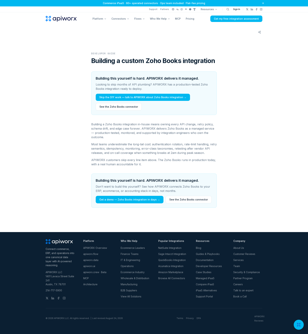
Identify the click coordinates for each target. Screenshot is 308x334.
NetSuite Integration (169, 247)
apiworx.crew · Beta (94, 272)
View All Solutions (131, 296)
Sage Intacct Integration (172, 253)
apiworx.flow (90, 253)
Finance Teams (129, 253)
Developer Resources (209, 266)
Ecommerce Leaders (133, 247)
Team (236, 266)
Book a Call (240, 296)
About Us (238, 247)
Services (238, 260)
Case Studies (203, 272)
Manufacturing (129, 284)
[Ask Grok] (190, 9)
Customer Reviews (244, 253)
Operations (127, 266)
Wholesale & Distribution (135, 278)
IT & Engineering (130, 260)
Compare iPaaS (205, 284)
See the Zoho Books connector (118, 106)
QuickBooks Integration (172, 260)
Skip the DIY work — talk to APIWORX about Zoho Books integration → (142, 97)
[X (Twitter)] (247, 9)
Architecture (90, 284)
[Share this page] (259, 32)
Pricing (190, 18)
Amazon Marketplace (170, 272)
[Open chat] (299, 325)
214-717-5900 (54, 290)
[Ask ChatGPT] (173, 9)
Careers (238, 284)
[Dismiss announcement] (263, 3)
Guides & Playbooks (208, 253)
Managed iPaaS (205, 278)
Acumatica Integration (170, 266)
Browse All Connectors (171, 278)
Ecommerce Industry (133, 272)
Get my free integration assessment (236, 18)
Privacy (190, 318)
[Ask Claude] (177, 9)
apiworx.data (90, 260)
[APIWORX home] (61, 19)
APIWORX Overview (95, 247)
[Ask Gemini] (186, 9)
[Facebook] (256, 9)
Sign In (236, 9)
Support (153, 9)
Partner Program (243, 278)
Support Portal (204, 296)
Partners (164, 9)
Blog (198, 247)
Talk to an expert (243, 290)
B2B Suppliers (129, 290)
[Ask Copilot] (194, 9)
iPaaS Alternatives (206, 290)
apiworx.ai (89, 266)
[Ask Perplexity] (181, 9)
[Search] (227, 9)
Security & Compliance (246, 272)
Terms (179, 318)
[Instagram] (261, 9)
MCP (178, 18)
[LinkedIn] (252, 9)
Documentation (205, 260)
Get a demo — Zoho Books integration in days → (129, 199)
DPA (199, 318)
